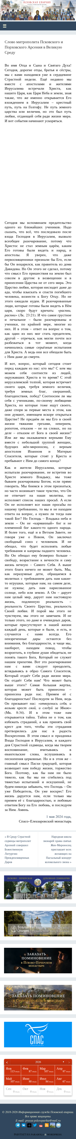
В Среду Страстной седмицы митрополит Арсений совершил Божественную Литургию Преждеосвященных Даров (18, 849)
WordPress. (54, 1134)
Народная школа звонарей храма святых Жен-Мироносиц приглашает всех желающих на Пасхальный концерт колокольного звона (57, 849)
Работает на (22, 1134)
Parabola (37, 1134)
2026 (38, 1062)
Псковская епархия (32, 8)
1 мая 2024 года (58, 816)
